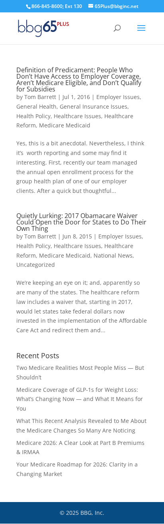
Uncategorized (35, 264)
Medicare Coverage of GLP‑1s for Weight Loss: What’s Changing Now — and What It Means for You (79, 399)
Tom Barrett (40, 97)
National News (113, 255)
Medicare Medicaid (64, 125)
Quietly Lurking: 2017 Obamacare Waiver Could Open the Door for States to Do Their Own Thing (81, 222)
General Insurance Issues (93, 106)
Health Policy (33, 116)
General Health (36, 106)
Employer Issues (118, 97)
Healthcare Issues (77, 116)
